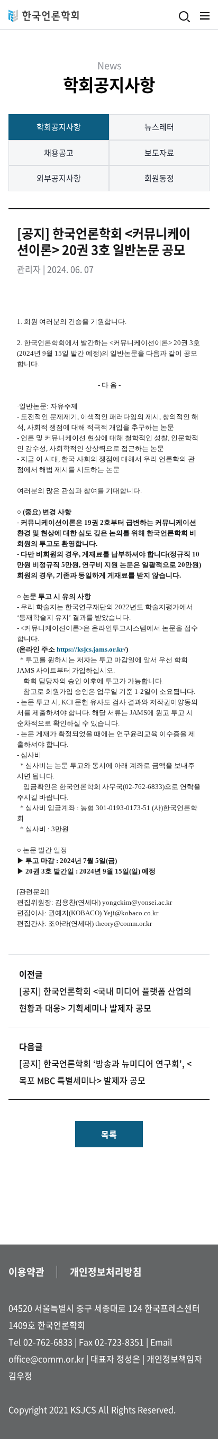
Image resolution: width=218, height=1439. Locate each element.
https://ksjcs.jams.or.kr (90, 649)
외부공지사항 (59, 178)
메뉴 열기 (205, 16)
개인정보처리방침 (106, 1272)
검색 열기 (184, 17)
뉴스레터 (159, 127)
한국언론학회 (43, 16)
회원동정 (159, 178)
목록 (109, 1134)
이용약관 (26, 1272)
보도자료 (159, 153)
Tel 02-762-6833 (40, 1341)
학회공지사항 (59, 127)
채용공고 (59, 153)
